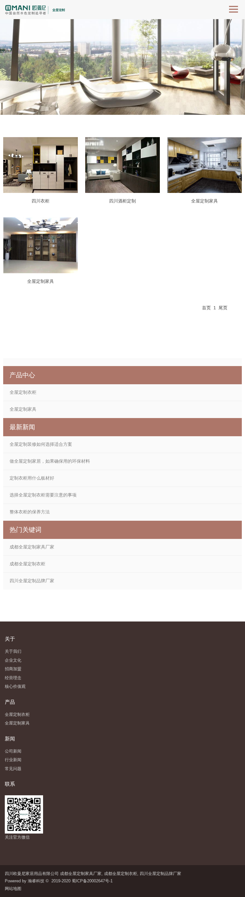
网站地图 (14, 888)
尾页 (223, 307)
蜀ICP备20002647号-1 (92, 881)
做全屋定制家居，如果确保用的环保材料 (50, 461)
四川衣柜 (40, 200)
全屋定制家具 (204, 200)
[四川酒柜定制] (122, 165)
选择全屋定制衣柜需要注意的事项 (43, 494)
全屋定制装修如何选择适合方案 (41, 444)
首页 (206, 307)
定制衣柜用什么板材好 (32, 478)
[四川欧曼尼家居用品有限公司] (37, 9)
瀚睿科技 (36, 881)
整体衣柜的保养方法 (30, 511)
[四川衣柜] (40, 165)
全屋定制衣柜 (23, 392)
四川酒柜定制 (122, 200)
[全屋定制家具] (204, 165)
